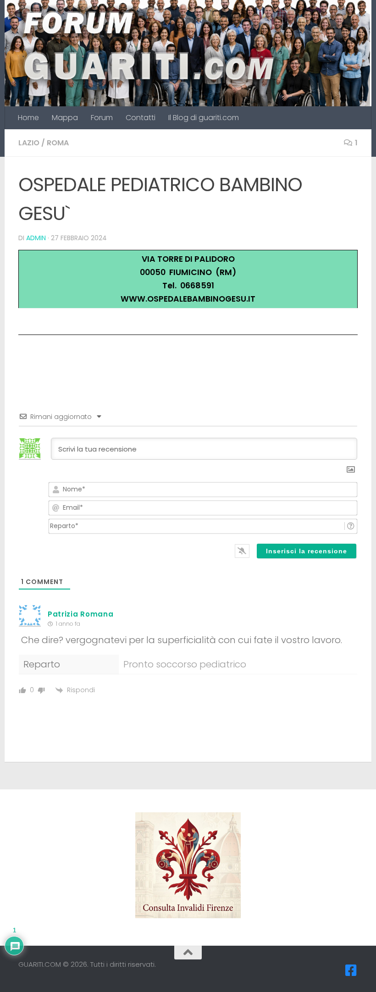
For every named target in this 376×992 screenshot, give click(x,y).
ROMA (58, 143)
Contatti (140, 117)
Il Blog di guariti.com (203, 117)
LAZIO (28, 143)
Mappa (65, 117)
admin (36, 237)
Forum (102, 117)
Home (28, 117)
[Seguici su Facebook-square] (351, 970)
